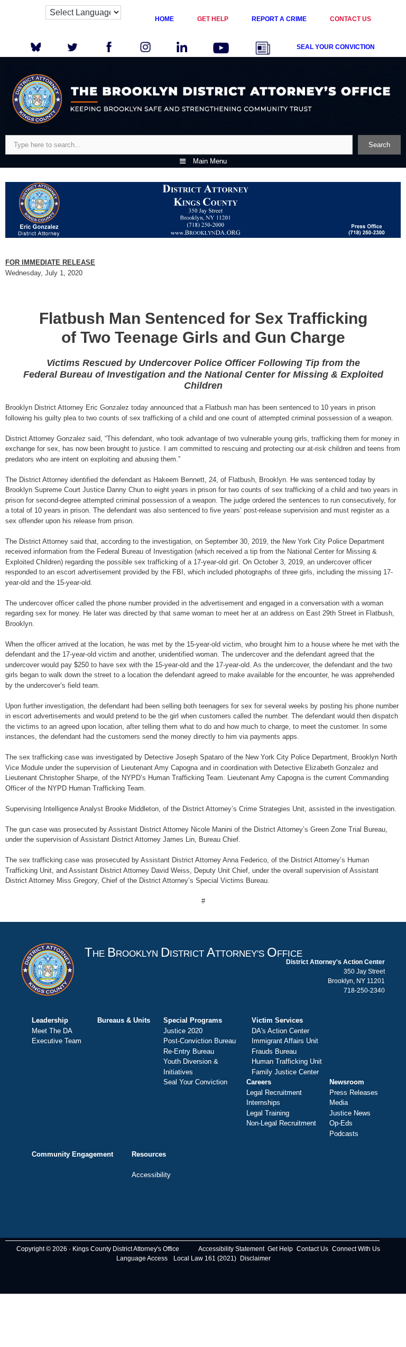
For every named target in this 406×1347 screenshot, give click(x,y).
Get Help (280, 1249)
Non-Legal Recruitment (281, 1123)
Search (379, 145)
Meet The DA (52, 1031)
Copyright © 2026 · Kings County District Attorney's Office (97, 1249)
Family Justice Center (285, 1072)
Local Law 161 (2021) (204, 1258)
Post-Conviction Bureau (199, 1041)
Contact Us (312, 1249)
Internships (263, 1103)
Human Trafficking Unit (287, 1061)
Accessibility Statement (231, 1249)
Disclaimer (255, 1258)
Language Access (142, 1258)
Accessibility (151, 1175)
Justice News (350, 1113)
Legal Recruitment (274, 1092)
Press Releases (353, 1092)
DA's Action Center (280, 1031)
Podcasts (343, 1134)
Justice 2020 (182, 1031)
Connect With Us (356, 1249)
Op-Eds (341, 1123)
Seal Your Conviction (195, 1082)
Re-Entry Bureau (188, 1051)
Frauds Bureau (274, 1051)
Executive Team (56, 1041)
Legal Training (267, 1113)
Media (338, 1103)
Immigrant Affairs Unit (285, 1041)
